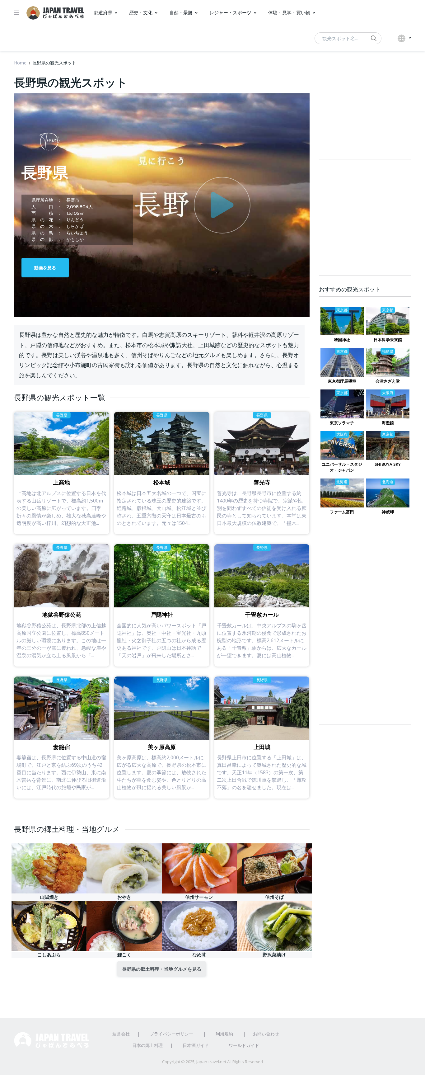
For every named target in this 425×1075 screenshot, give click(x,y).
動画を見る (45, 268)
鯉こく (124, 955)
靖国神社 (342, 339)
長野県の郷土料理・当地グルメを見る (161, 969)
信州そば (274, 897)
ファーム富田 (342, 512)
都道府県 (103, 13)
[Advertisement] (365, 625)
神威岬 (388, 512)
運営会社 (121, 1034)
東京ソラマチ (342, 423)
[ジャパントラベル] (55, 12)
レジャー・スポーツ (230, 13)
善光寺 (262, 482)
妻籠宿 (61, 747)
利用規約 (224, 1034)
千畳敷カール (262, 614)
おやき (124, 897)
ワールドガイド (244, 1045)
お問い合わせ (266, 1034)
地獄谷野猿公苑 (61, 614)
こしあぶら (49, 955)
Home (20, 63)
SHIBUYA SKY (388, 464)
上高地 (61, 482)
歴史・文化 (140, 13)
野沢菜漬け (274, 955)
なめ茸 (199, 955)
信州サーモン (199, 897)
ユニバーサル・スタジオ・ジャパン (342, 467)
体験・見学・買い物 (289, 13)
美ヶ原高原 (162, 747)
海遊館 (388, 423)
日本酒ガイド (196, 1045)
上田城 (262, 747)
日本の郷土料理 (147, 1045)
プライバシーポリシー (171, 1034)
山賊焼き (49, 897)
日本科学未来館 (388, 339)
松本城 (161, 482)
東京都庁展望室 (342, 381)
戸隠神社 (162, 614)
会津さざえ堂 (388, 381)
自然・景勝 (181, 13)
